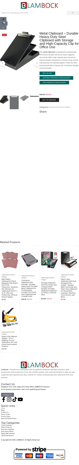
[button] (3, 19)
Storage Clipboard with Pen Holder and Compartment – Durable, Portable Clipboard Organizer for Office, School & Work (49, 289)
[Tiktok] (14, 399)
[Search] (73, 13)
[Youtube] (20, 399)
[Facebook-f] (3, 399)
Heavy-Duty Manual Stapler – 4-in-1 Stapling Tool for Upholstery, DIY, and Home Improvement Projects (9, 341)
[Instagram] (9, 399)
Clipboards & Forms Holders (59, 107)
